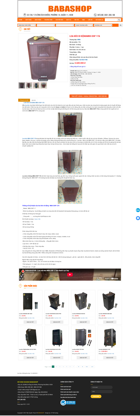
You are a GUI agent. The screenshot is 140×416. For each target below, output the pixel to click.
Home (20, 20)
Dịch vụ (68, 20)
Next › (87, 366)
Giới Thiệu (28, 20)
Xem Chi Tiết (30, 322)
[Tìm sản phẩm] (119, 19)
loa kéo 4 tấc (83, 60)
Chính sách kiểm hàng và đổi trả (68, 394)
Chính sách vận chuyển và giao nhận (69, 392)
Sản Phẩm (38, 20)
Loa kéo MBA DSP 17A (29, 138)
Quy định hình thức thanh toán (68, 397)
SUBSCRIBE (96, 396)
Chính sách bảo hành (65, 386)
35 (78, 366)
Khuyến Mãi (59, 20)
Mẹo (83, 20)
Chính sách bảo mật (65, 389)
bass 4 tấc (37, 219)
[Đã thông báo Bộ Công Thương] (68, 402)
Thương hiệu (48, 20)
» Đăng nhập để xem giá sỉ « (78, 66)
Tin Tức (76, 20)
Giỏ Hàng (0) (99, 20)
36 (82, 366)
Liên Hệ (90, 20)
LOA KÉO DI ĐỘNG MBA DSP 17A (34, 102)
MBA (78, 39)
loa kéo (27, 105)
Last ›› (92, 366)
